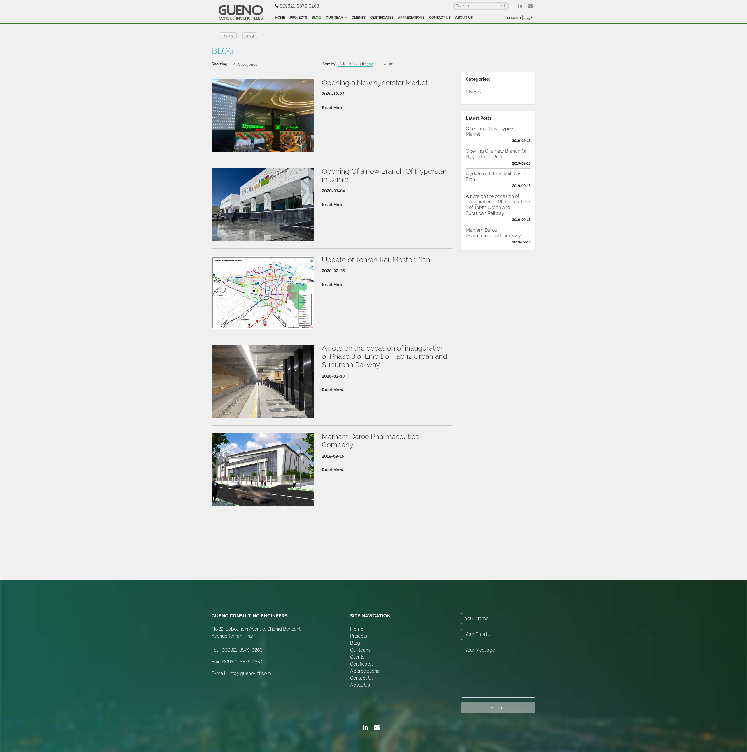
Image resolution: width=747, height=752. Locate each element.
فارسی (528, 18)
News (475, 92)
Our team (335, 17)
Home (280, 17)
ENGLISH (514, 18)
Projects (298, 17)
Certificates (381, 17)
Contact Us (440, 17)
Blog (316, 17)
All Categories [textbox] (245, 64)
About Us (464, 17)
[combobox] (246, 64)
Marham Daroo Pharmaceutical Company (493, 233)
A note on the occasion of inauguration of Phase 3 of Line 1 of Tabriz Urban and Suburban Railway (498, 205)
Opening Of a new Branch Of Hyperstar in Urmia (496, 153)
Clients (359, 17)
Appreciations (411, 17)
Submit (498, 708)
